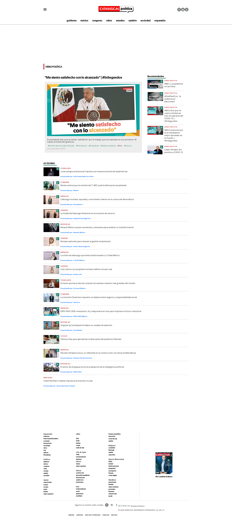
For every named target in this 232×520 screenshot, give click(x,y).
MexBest (112, 480)
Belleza (46, 491)
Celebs (78, 445)
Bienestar (111, 491)
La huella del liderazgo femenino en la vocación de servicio (87, 213)
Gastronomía (112, 482)
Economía (64, 182)
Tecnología (65, 168)
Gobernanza (79, 493)
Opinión (46, 473)
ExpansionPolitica (116, 505)
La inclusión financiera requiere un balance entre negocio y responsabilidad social (98, 297)
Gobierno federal (109, 146)
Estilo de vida (80, 448)
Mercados (48, 378)
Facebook (186, 9)
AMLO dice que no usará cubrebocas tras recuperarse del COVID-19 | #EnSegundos (173, 115)
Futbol (110, 461)
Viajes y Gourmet (48, 494)
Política (47, 459)
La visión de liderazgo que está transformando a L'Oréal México (90, 255)
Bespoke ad (65, 224)
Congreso (46, 466)
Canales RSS (105, 515)
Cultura (78, 434)
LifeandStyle (47, 455)
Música (78, 464)
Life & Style (81, 452)
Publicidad (71, 515)
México (46, 464)
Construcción (80, 473)
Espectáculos (48, 482)
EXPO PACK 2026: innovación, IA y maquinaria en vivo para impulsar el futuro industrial (100, 311)
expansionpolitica (111, 505)
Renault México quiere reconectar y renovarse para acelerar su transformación (97, 227)
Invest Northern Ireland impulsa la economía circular (68, 380)
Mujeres (46, 452)
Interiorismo (79, 482)
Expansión (48, 434)
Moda (45, 489)
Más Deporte (112, 471)
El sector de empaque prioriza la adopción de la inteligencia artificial (92, 367)
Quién (46, 480)
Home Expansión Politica (51, 438)
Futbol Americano (114, 466)
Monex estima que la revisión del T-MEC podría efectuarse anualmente (93, 185)
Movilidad (79, 496)
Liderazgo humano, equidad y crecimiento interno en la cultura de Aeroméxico (97, 199)
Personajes (112, 489)
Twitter (179, 9)
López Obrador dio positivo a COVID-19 (173, 151)
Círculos (46, 487)
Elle (77, 438)
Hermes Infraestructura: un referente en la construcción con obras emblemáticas (98, 353)
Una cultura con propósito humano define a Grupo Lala (86, 269)
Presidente (94, 146)
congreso (97, 20)
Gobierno (46, 461)
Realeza (46, 485)
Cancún (128, 146)
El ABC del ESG (113, 439)
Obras (45, 448)
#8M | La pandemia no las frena (173, 85)
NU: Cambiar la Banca (164, 476)
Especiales (112, 455)
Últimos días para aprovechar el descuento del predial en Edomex (90, 339)
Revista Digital (113, 475)
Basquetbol (112, 468)
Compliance (79, 515)
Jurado (110, 496)
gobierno (72, 20)
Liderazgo (111, 450)
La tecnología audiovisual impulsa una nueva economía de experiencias (93, 171)
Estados (46, 471)
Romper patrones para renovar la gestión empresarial (85, 241)
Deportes (79, 459)
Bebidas (111, 484)
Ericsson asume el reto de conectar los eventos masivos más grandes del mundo (97, 283)
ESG (45, 450)
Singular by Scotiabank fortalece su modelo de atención (86, 325)
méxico (84, 20)
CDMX (109, 20)
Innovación (112, 436)
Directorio (114, 515)
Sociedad (146, 20)
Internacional (47, 443)
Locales (63, 336)
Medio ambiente (81, 489)
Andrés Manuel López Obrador (61, 146)
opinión (132, 20)
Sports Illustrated (116, 459)
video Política (170, 80)
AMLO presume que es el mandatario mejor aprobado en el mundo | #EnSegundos (173, 135)
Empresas (64, 196)
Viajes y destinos (113, 487)
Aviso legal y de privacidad (92, 515)
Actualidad (112, 448)
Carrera (64, 210)
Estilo (77, 454)
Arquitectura (79, 480)
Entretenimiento (81, 457)
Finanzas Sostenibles (115, 434)
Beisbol (111, 464)
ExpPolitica (107, 505)
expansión (159, 20)
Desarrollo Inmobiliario (83, 475)
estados (120, 20)
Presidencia (82, 146)
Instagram (183, 9)
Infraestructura (80, 477)
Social (78, 491)
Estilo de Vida (113, 494)
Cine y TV (78, 461)
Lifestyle (111, 473)
